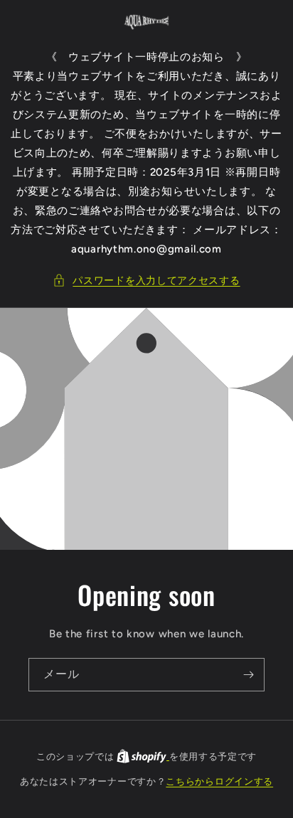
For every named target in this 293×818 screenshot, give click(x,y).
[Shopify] (143, 756)
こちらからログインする (219, 781)
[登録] (248, 674)
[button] (146, 281)
